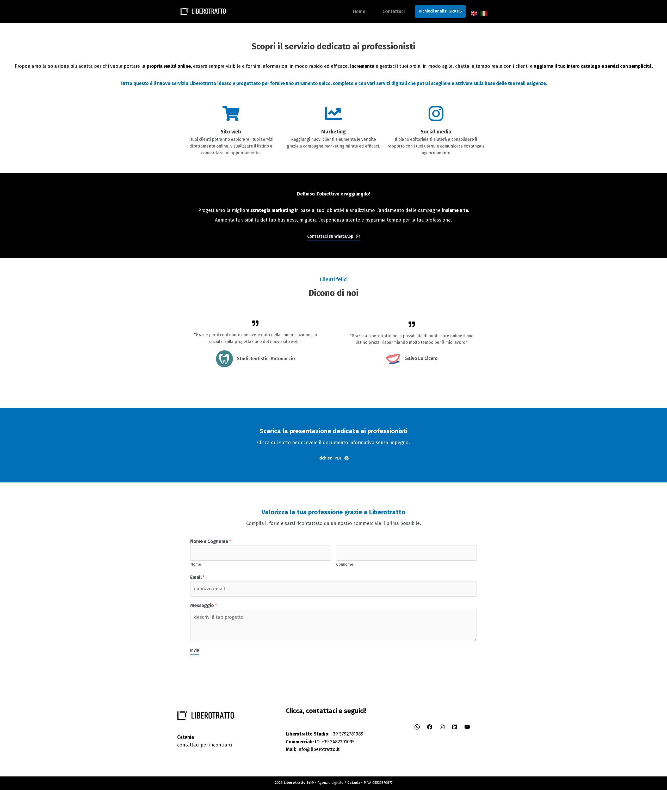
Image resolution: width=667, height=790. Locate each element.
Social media (436, 131)
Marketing (333, 131)
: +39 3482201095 (320, 742)
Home (359, 11)
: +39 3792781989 (324, 734)
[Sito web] (231, 113)
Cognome (344, 564)
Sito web (230, 131)
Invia (194, 650)
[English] (474, 13)
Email (197, 577)
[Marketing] (333, 113)
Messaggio (203, 605)
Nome (195, 564)
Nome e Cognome (210, 541)
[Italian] (483, 13)
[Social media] (436, 113)
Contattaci (393, 11)
